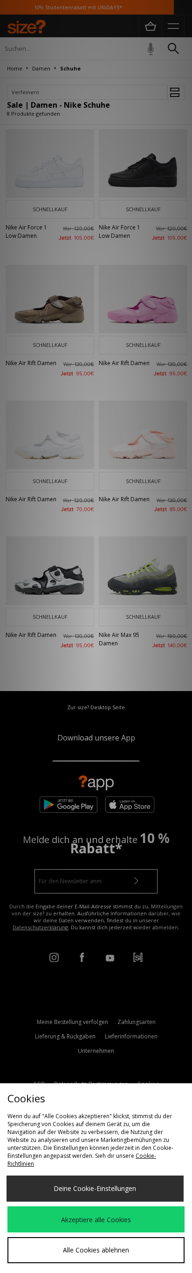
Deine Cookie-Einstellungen (95, 1188)
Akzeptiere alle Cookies (96, 1219)
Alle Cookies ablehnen (96, 1249)
